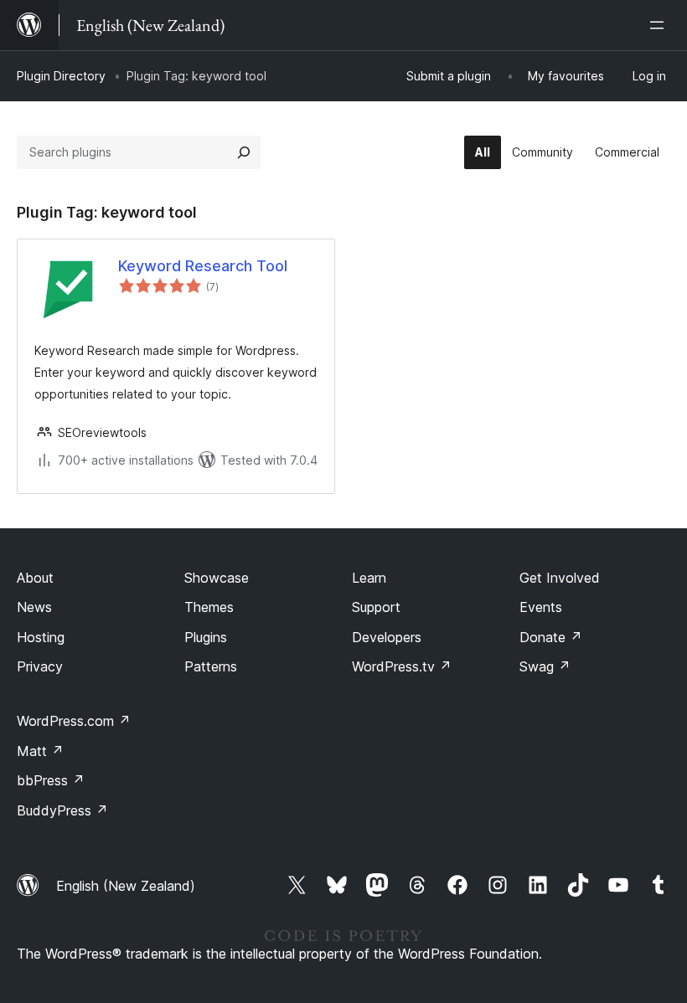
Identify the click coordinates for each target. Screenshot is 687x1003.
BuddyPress (62, 810)
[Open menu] (660, 25)
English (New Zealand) (125, 885)
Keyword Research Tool (202, 266)
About (35, 577)
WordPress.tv (402, 666)
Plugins (205, 637)
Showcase (216, 577)
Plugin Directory (61, 76)
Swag (545, 666)
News (34, 607)
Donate (550, 637)
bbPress (51, 780)
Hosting (41, 637)
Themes (209, 607)
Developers (386, 637)
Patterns (210, 666)
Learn (369, 577)
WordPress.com (74, 720)
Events (540, 607)
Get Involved (559, 577)
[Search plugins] (244, 152)
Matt (40, 751)
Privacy (40, 666)
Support (376, 607)
